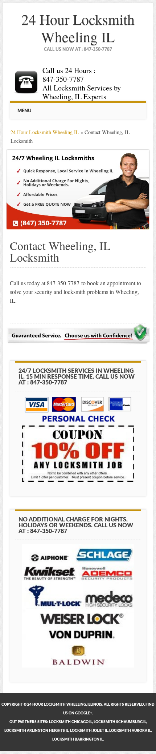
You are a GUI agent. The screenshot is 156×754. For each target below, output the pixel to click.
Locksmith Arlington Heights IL (36, 731)
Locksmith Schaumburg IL (120, 722)
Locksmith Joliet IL (89, 731)
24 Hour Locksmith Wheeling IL (78, 27)
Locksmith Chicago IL (70, 722)
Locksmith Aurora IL (130, 731)
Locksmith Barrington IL (77, 739)
